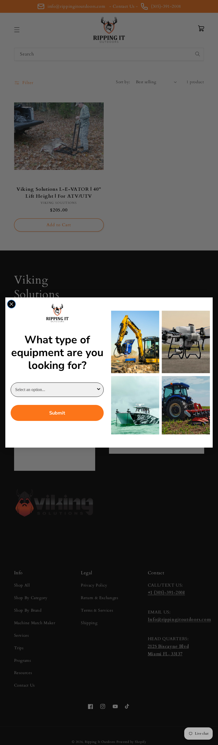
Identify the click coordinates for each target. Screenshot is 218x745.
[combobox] (55, 390)
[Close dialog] (11, 304)
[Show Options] (98, 390)
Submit (57, 413)
